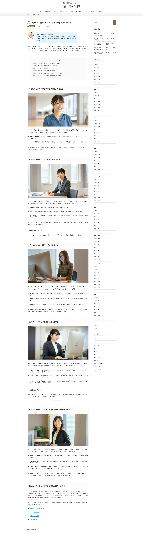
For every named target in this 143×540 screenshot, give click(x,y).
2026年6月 (96, 67)
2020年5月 (96, 216)
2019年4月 (96, 257)
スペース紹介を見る (35, 512)
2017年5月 (96, 300)
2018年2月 (96, 275)
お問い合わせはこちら (36, 519)
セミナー (97, 354)
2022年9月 (96, 160)
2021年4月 (96, 188)
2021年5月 (96, 185)
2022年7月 (96, 167)
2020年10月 (97, 201)
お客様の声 (98, 345)
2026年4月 (96, 70)
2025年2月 (96, 95)
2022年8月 (96, 163)
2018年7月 (96, 269)
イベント (97, 351)
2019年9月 (96, 241)
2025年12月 (97, 76)
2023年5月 (96, 138)
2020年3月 (96, 222)
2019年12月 (97, 232)
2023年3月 (96, 145)
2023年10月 (97, 126)
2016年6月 (96, 328)
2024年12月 (97, 101)
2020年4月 (96, 219)
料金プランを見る (34, 516)
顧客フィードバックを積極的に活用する (46, 71)
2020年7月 (96, 210)
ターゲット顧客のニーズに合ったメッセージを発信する (50, 73)
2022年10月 (97, 157)
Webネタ (97, 339)
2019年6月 (96, 250)
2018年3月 (96, 272)
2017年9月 (96, 291)
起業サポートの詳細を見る (37, 508)
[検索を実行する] (114, 22)
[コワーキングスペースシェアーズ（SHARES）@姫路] (71, 5)
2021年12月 (97, 170)
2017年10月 (97, 288)
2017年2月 (96, 309)
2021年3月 (96, 191)
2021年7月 (96, 182)
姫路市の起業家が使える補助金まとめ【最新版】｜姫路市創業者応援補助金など (104, 43)
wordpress (98, 342)
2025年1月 (96, 98)
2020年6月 (96, 213)
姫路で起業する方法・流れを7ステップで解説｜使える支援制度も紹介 (105, 52)
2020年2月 (96, 225)
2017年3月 (96, 306)
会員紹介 (97, 357)
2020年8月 (96, 207)
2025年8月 (96, 89)
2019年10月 (97, 238)
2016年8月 (96, 325)
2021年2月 (96, 194)
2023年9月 (96, 129)
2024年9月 (96, 111)
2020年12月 (97, 198)
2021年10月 (97, 176)
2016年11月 (97, 319)
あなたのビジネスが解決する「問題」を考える (47, 63)
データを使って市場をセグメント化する (46, 68)
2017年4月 (96, 303)
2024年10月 (97, 107)
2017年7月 (96, 294)
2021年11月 (97, 173)
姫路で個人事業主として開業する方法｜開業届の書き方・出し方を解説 (104, 48)
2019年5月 (96, 253)
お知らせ (97, 348)
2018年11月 (97, 260)
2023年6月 (96, 135)
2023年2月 (96, 148)
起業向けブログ (32, 26)
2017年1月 (96, 313)
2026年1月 (96, 73)
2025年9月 (96, 86)
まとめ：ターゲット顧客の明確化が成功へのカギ (48, 76)
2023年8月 (96, 132)
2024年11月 (97, 104)
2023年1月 (96, 151)
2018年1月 (96, 278)
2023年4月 (96, 142)
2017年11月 (97, 284)
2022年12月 (97, 154)
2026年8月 (96, 64)
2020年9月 (96, 204)
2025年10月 (97, 83)
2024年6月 (96, 120)
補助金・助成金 (99, 363)
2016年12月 (97, 316)
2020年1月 (96, 229)
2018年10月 (97, 263)
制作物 (97, 360)
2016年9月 (96, 322)
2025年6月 (96, 92)
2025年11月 (97, 80)
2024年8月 (96, 114)
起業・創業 (98, 367)
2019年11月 (97, 235)
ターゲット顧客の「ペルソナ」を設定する (46, 66)
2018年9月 (96, 266)
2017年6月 (96, 297)
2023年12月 (97, 123)
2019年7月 (96, 247)
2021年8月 (96, 179)
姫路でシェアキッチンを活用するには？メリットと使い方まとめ (104, 39)
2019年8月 (96, 244)
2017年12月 (97, 281)
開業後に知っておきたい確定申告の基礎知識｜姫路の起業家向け (104, 34)
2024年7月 (96, 117)
